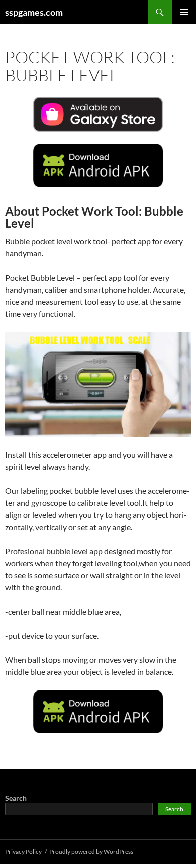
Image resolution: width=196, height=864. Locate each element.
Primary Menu (184, 12)
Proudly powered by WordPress (91, 851)
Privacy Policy (23, 851)
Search (16, 798)
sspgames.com (34, 12)
